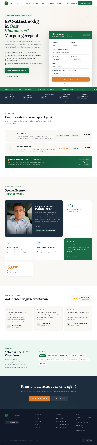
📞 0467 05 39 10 (72, 3)
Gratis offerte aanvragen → (16, 70)
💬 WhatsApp (80, 431)
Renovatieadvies (61, 421)
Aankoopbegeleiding (62, 424)
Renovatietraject (61, 427)
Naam (73, 42)
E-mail (54, 63)
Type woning (56, 56)
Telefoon (74, 56)
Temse (57, 360)
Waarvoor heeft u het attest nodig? (64, 70)
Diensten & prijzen (12, 76)
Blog (43, 3)
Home (28, 3)
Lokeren (73, 356)
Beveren (49, 360)
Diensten (36, 3)
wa (91, 440)
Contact (60, 3)
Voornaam (55, 42)
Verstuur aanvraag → (70, 79)
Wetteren (82, 356)
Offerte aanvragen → (39, 398)
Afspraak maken (85, 3)
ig (87, 440)
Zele (64, 360)
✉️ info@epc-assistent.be (80, 427)
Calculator (51, 3)
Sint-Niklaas (63, 356)
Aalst (41, 360)
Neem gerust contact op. (20, 367)
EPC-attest (59, 418)
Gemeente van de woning (60, 49)
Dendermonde (52, 356)
